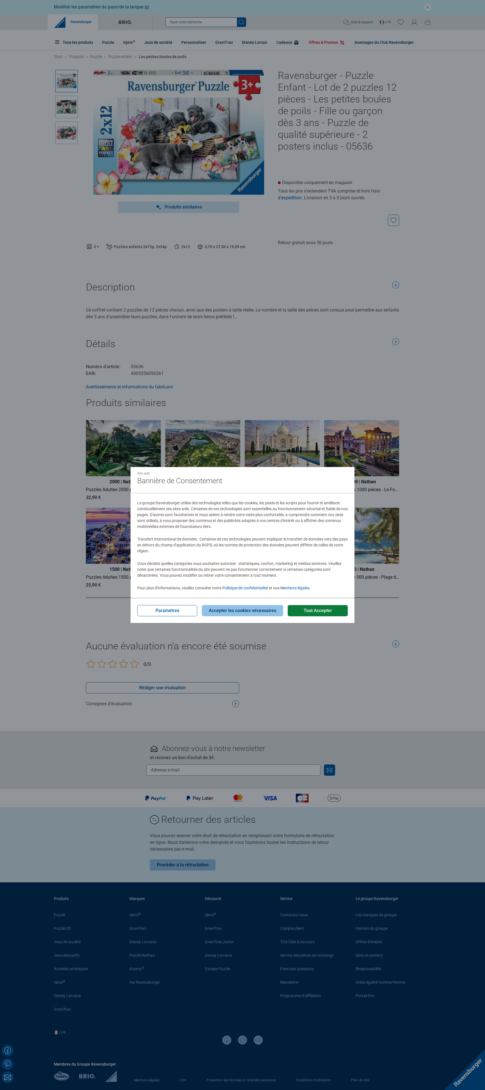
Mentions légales (295, 588)
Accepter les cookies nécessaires (242, 610)
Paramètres (167, 610)
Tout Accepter (318, 610)
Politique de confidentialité (245, 588)
